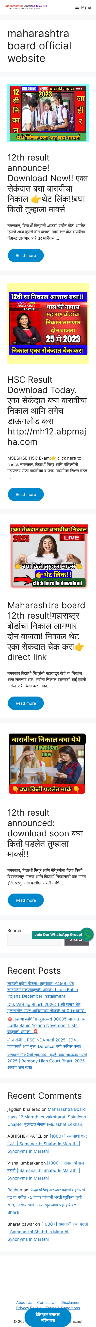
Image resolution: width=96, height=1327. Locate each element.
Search (14, 930)
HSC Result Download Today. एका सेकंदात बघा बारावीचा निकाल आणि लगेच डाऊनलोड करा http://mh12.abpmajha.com (47, 410)
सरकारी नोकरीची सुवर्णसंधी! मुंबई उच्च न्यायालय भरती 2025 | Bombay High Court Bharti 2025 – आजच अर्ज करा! (47, 1061)
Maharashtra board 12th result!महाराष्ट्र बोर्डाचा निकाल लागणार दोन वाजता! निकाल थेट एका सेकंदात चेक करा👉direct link (46, 631)
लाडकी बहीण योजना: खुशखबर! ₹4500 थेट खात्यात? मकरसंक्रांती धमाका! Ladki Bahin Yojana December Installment (42, 990)
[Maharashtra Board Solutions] (27, 7)
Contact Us (46, 1302)
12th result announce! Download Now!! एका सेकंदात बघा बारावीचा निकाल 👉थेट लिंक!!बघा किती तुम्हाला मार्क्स (47, 183)
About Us (24, 1302)
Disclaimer (70, 1302)
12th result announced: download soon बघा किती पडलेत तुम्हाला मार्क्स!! (45, 833)
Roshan (14, 1189)
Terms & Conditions (63, 1308)
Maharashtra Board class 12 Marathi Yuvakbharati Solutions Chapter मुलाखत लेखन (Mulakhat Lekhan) (46, 1117)
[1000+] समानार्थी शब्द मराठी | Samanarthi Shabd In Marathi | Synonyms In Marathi (47, 1144)
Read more (30, 257)
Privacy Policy (28, 1308)
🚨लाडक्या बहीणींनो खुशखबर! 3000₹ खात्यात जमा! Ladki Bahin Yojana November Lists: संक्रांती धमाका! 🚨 (47, 1025)
